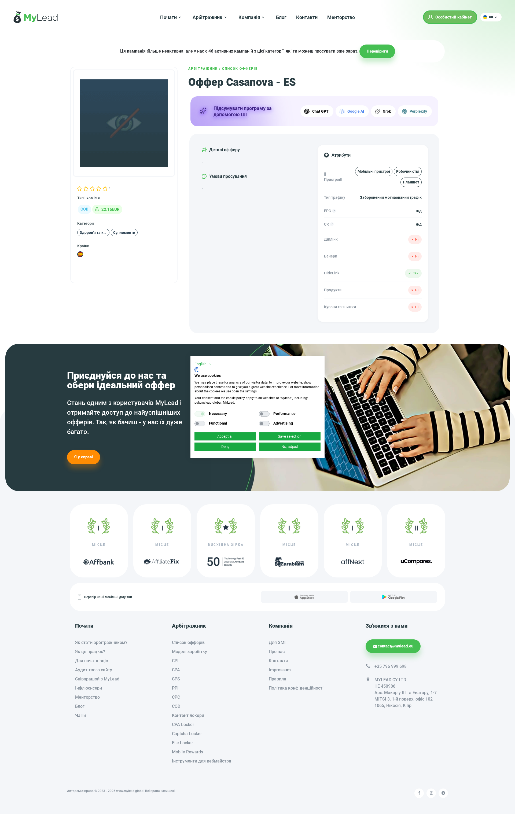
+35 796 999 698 (390, 666)
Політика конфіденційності (296, 688)
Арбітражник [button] (207, 17)
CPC (176, 697)
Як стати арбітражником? (101, 642)
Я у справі (83, 457)
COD (176, 706)
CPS (176, 679)
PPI (175, 688)
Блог (281, 17)
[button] (491, 17)
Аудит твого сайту (93, 669)
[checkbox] (199, 414)
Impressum (280, 669)
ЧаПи (80, 715)
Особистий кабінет (453, 17)
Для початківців (91, 660)
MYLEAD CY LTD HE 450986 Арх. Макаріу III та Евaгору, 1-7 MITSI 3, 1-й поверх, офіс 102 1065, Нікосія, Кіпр (405, 692)
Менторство (341, 17)
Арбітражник (203, 69)
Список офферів (240, 69)
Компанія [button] (249, 17)
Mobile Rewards (187, 751)
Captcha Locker (187, 733)
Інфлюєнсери (88, 688)
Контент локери (188, 715)
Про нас (277, 651)
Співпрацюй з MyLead (97, 679)
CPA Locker (183, 724)
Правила (277, 679)
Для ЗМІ (277, 642)
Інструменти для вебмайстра (201, 761)
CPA (176, 669)
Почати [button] (168, 17)
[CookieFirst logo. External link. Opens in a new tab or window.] (196, 369)
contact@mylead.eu (395, 646)
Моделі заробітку (189, 651)
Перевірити (377, 51)
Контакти (307, 17)
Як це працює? (90, 651)
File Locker (182, 742)
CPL (176, 660)
